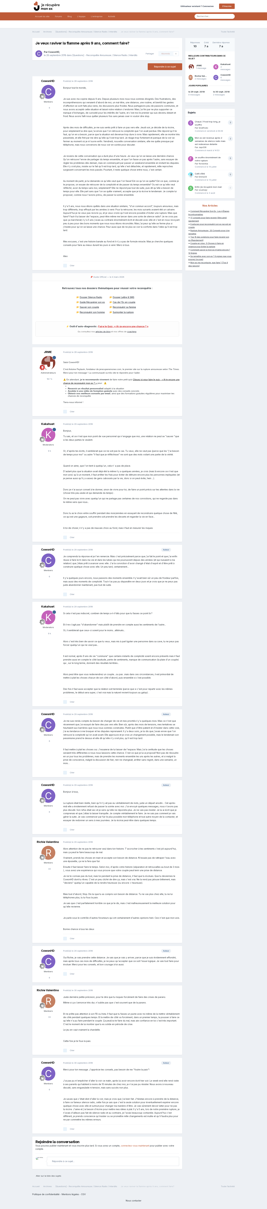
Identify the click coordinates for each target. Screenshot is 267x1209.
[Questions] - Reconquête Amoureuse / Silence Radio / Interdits (104, 55)
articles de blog (102, 331)
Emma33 (203, 176)
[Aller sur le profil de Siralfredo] (190, 123)
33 (49, 869)
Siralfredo (203, 128)
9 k (49, 451)
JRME (48, 352)
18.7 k (49, 379)
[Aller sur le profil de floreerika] (190, 158)
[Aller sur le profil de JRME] (48, 363)
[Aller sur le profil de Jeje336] (190, 139)
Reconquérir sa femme (124, 307)
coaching (131, 331)
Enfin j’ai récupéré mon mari (208, 187)
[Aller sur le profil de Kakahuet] (48, 435)
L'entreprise (96, 16)
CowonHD (53, 52)
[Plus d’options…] (177, 81)
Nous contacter (133, 1200)
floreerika (203, 163)
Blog (70, 16)
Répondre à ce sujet (165, 66)
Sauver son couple (89, 307)
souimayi (203, 190)
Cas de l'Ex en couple (124, 302)
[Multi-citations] (65, 265)
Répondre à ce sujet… (63, 1161)
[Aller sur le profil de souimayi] (190, 188)
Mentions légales (70, 1194)
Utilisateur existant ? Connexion (197, 6)
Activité (111, 16)
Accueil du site (42, 16)
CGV (83, 1194)
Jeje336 (202, 147)
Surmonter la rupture (123, 312)
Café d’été (200, 173)
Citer (72, 265)
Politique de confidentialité (45, 1194)
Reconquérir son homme (92, 312)
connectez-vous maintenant (135, 1145)
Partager (149, 53)
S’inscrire (226, 6)
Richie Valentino (48, 842)
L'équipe (81, 16)
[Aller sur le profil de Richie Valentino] (48, 853)
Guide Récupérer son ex (92, 302)
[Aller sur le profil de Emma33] (190, 175)
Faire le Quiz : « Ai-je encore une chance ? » (123, 326)
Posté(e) (78, 81)
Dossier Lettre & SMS (123, 297)
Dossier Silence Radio (91, 297)
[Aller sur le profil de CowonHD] (38, 53)
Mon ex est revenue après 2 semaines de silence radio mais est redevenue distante (210, 141)
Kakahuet (47, 424)
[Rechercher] (231, 16)
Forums (58, 16)
